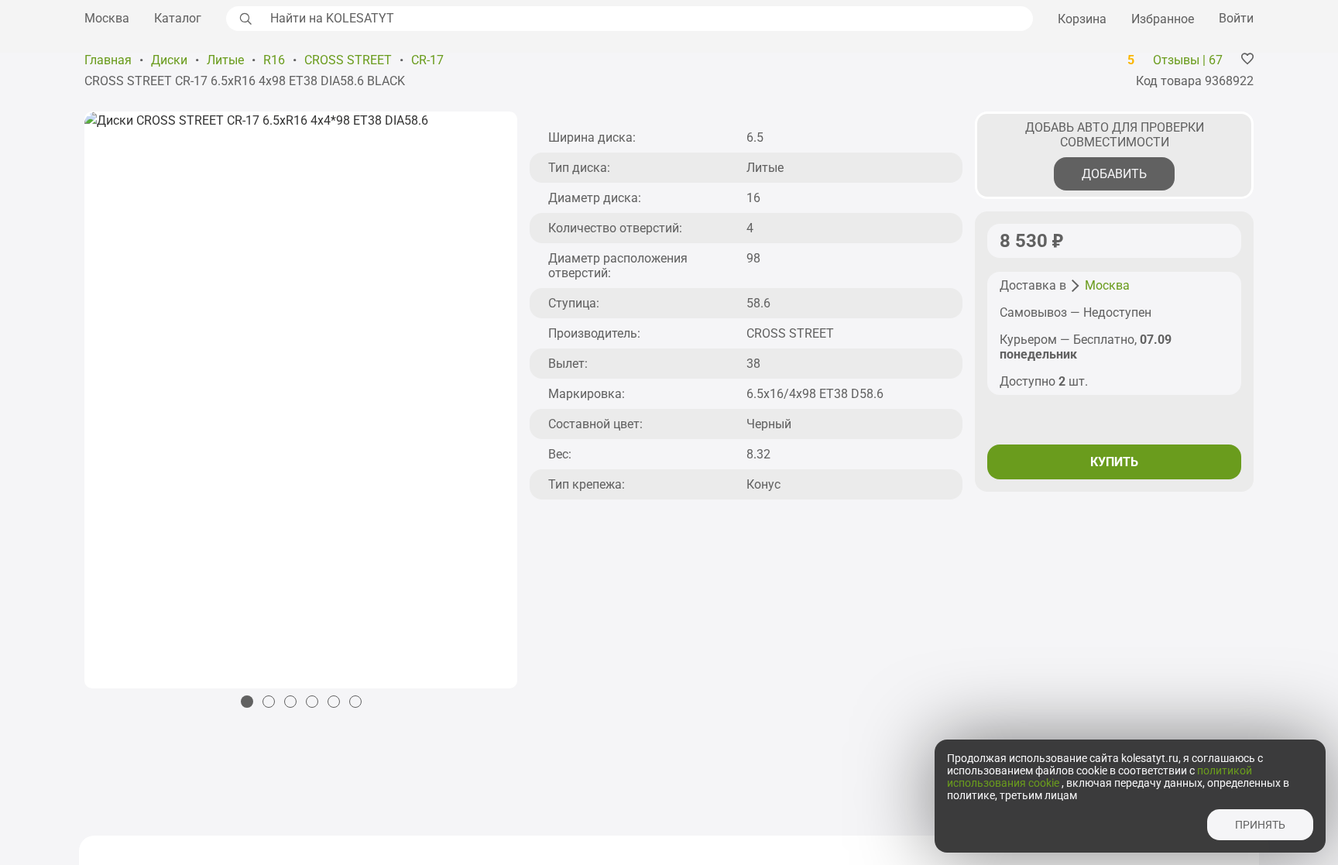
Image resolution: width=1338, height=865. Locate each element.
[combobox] (647, 18)
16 (753, 198)
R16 (274, 60)
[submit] (244, 18)
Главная (108, 60)
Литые (225, 60)
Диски (169, 60)
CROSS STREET (348, 60)
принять (1260, 825)
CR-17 (427, 60)
